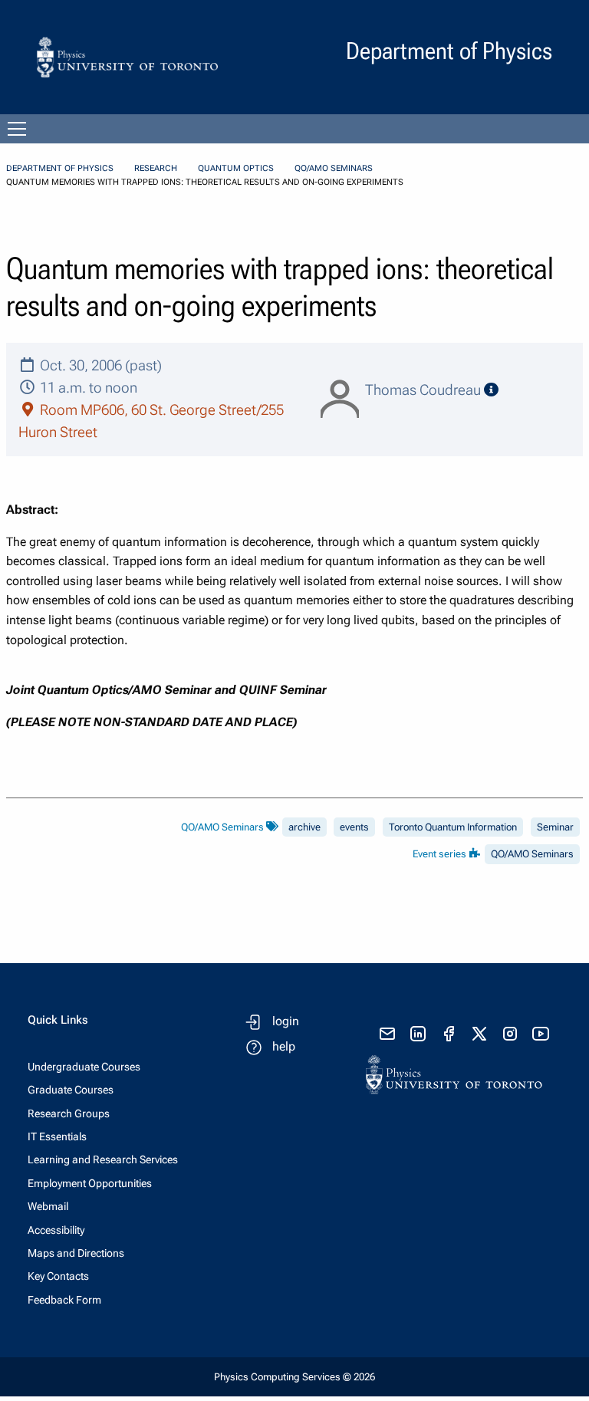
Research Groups (69, 1113)
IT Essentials (57, 1136)
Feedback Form (64, 1300)
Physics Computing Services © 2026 (294, 1377)
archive (304, 827)
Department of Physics (60, 168)
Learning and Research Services (103, 1159)
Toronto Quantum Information (453, 827)
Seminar (555, 827)
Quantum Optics (236, 168)
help (283, 1046)
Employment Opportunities (90, 1183)
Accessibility (56, 1230)
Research (155, 168)
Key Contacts (58, 1276)
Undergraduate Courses (84, 1067)
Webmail (48, 1206)
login (285, 1021)
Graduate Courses (71, 1090)
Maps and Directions (76, 1253)
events (354, 827)
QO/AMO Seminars (333, 168)
